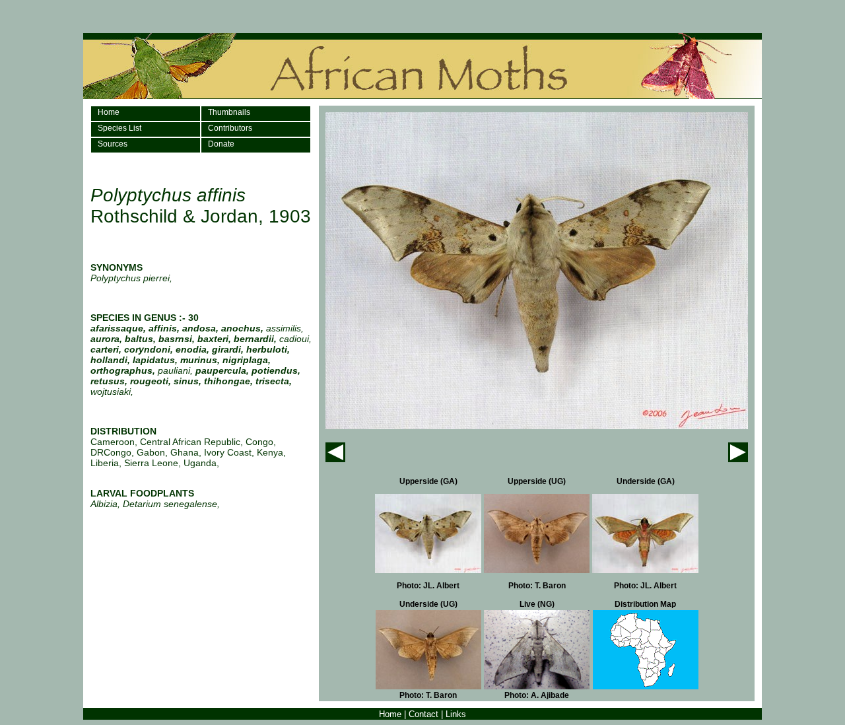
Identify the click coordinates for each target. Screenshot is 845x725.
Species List (119, 128)
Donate (221, 144)
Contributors (230, 128)
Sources (112, 144)
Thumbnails (229, 112)
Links (456, 714)
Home (108, 112)
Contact (423, 714)
